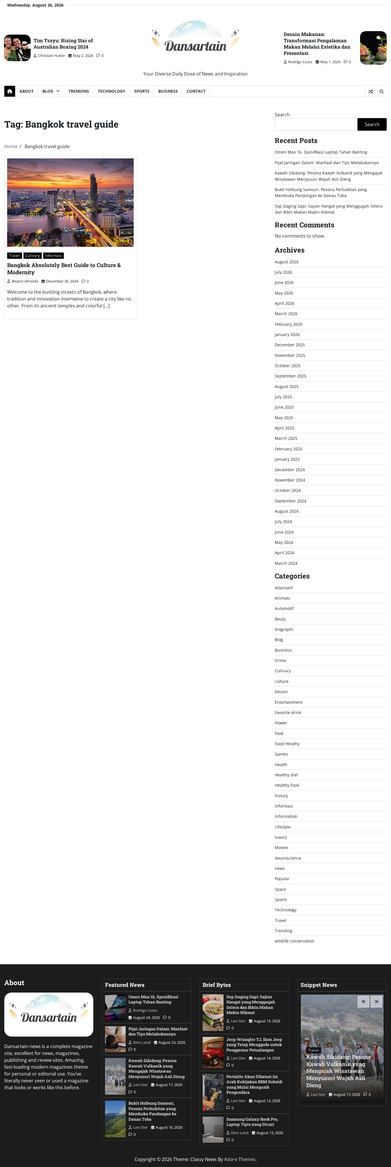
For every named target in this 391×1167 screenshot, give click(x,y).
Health (281, 764)
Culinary (32, 255)
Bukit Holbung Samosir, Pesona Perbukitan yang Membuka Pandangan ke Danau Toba (153, 1111)
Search (282, 115)
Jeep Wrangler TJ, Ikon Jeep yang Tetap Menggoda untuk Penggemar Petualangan (254, 1045)
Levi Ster (140, 1084)
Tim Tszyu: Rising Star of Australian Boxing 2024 (63, 43)
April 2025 (284, 428)
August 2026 (287, 262)
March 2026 (286, 313)
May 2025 (284, 417)
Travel (14, 255)
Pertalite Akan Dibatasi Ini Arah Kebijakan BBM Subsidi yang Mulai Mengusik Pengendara (254, 1084)
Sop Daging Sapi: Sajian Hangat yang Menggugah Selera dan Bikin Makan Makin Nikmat (250, 1004)
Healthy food (287, 785)
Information (286, 816)
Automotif (284, 608)
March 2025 (286, 438)
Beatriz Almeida (25, 281)
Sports (141, 91)
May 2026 (284, 293)
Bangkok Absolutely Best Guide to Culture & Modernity (64, 268)
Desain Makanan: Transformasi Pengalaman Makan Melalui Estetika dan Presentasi (317, 43)
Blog (47, 91)
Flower (281, 722)
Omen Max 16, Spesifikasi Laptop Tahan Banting (321, 152)
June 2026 (284, 282)
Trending (78, 91)
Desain (281, 691)
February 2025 (288, 449)
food (279, 733)
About (26, 91)
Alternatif (284, 588)
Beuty (280, 619)
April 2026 (284, 303)
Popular (282, 878)
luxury (281, 837)
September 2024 (290, 501)
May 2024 (284, 542)
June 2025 (284, 407)
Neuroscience (288, 858)
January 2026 (287, 334)
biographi (284, 629)
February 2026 (288, 324)
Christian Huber (51, 55)
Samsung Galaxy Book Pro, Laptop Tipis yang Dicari (252, 1121)
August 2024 (287, 511)
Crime (280, 660)
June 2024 (284, 532)
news (280, 868)
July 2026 (283, 272)
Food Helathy (287, 743)
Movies (281, 847)
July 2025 (283, 396)
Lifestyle (283, 827)
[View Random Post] (370, 91)
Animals (282, 598)
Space (280, 889)
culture (282, 681)
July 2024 (283, 521)
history (281, 795)
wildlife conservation (295, 941)
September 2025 (290, 376)
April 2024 (284, 552)
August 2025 (287, 386)
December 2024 (290, 469)
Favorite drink (288, 712)
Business (168, 91)
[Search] (381, 91)
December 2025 (290, 344)
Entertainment (289, 702)
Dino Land (142, 1042)
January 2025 (287, 459)
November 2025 (290, 355)
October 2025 (288, 365)
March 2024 (286, 563)
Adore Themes (240, 1159)
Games (281, 754)
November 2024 (290, 480)
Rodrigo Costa (300, 61)
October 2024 (288, 490)
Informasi (53, 255)
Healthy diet (286, 775)
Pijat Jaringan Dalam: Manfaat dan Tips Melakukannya (327, 162)
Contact (196, 91)
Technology (111, 91)
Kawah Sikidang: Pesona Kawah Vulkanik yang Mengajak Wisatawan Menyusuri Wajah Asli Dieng (157, 1068)
